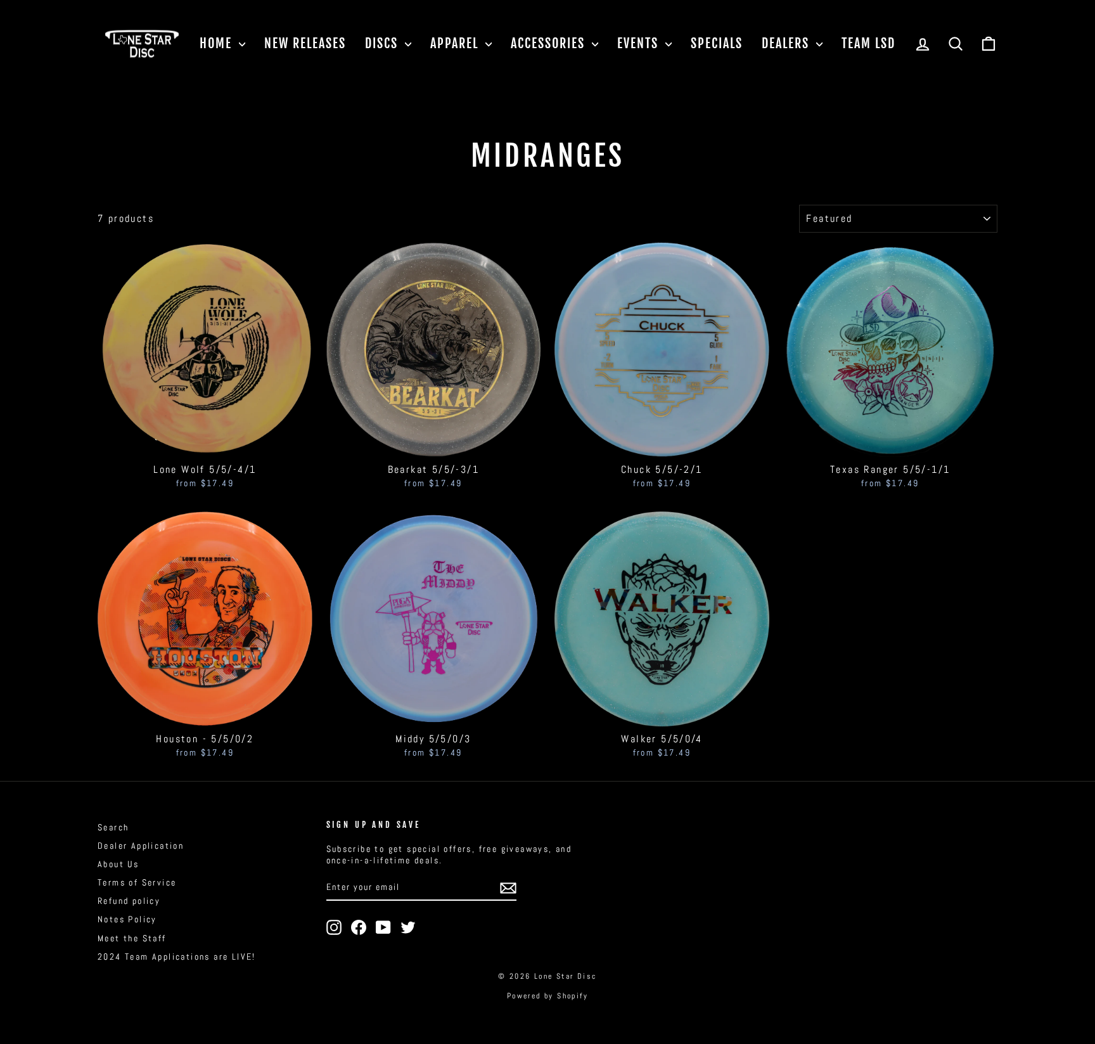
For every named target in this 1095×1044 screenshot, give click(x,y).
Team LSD (868, 43)
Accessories (550, 43)
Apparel (456, 43)
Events (639, 43)
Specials (717, 43)
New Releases (305, 43)
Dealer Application (141, 846)
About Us (118, 864)
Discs (383, 43)
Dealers (787, 43)
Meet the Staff (132, 938)
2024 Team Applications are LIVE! (177, 956)
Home (218, 43)
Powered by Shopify (547, 996)
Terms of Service (137, 882)
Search (113, 827)
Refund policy (129, 901)
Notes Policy (127, 919)
